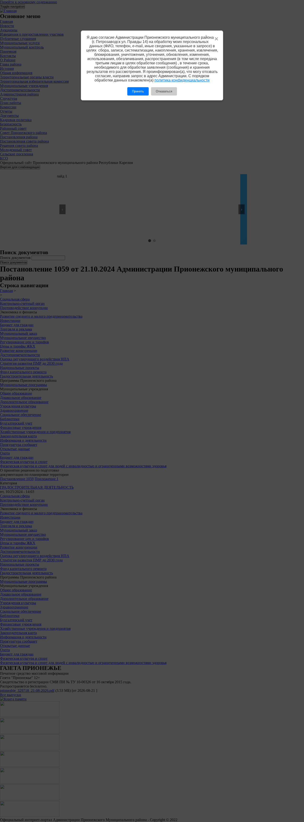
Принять (138, 91)
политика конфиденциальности (181, 80)
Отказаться (164, 91)
